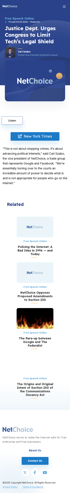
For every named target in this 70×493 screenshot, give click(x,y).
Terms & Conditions (32, 486)
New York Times (37, 136)
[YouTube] (45, 473)
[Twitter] (25, 473)
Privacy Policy (10, 486)
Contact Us (35, 460)
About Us (35, 450)
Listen (12, 120)
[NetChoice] (10, 6)
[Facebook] (35, 473)
